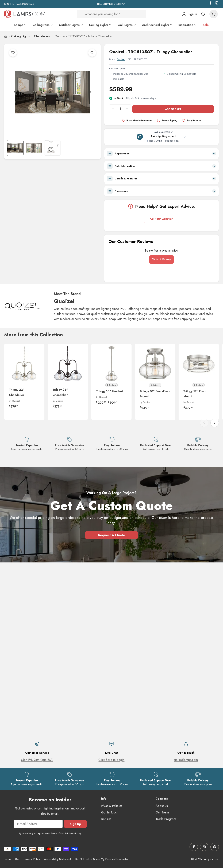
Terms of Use (57, 833)
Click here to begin (111, 760)
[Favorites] (203, 14)
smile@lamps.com (186, 760)
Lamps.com (210, 859)
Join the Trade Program (19, 4)
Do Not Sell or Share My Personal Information (102, 859)
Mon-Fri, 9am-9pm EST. (37, 760)
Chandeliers (42, 36)
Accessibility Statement (57, 859)
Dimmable (118, 78)
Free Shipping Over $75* (111, 4)
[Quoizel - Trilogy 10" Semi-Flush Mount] (155, 363)
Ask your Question (161, 219)
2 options (111, 385)
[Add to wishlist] (13, 53)
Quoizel (121, 59)
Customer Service (37, 753)
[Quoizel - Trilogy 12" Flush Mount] (198, 363)
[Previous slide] (14, 92)
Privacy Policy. (74, 833)
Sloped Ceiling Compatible (181, 73)
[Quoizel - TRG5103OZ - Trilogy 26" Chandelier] (68, 363)
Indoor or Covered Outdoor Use (130, 73)
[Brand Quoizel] (22, 306)
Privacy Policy (32, 859)
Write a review (161, 259)
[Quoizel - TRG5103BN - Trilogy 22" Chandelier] (24, 363)
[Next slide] (90, 92)
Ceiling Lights (20, 36)
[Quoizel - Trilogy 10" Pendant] (111, 363)
